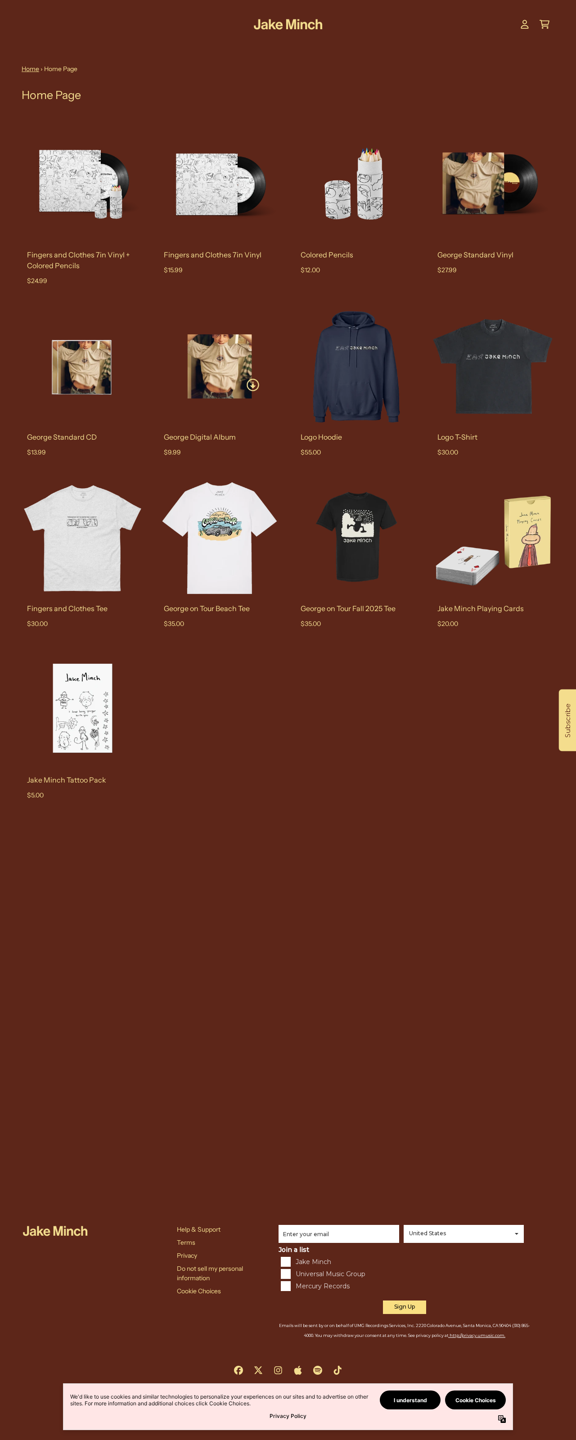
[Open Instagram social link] (278, 1370)
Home (30, 69)
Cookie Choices (199, 1291)
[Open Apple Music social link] (298, 1370)
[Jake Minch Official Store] (288, 24)
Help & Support (198, 1229)
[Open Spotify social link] (318, 1370)
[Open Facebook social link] (238, 1370)
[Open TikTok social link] (337, 1370)
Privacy (187, 1255)
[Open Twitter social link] (258, 1370)
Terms (186, 1242)
